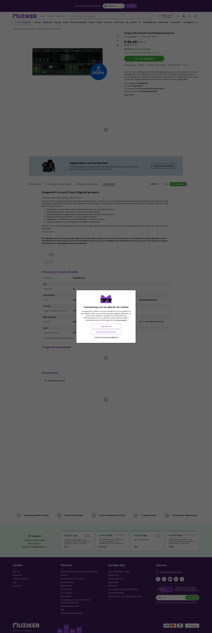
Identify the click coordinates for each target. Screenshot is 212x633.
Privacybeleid (121, 320)
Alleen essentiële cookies (106, 332)
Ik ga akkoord (106, 326)
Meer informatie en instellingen (106, 337)
